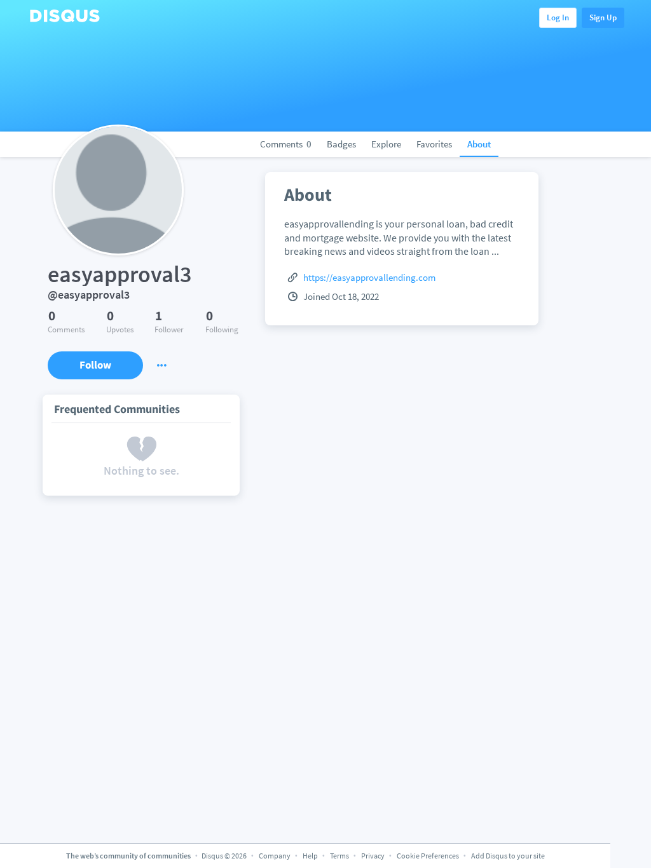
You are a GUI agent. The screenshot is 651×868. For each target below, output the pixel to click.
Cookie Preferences (428, 855)
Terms (339, 855)
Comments (286, 144)
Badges (341, 144)
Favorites (434, 144)
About (479, 144)
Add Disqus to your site (508, 855)
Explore (386, 144)
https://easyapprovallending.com (369, 277)
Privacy (373, 855)
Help (310, 855)
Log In (558, 17)
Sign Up (603, 17)
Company (275, 855)
